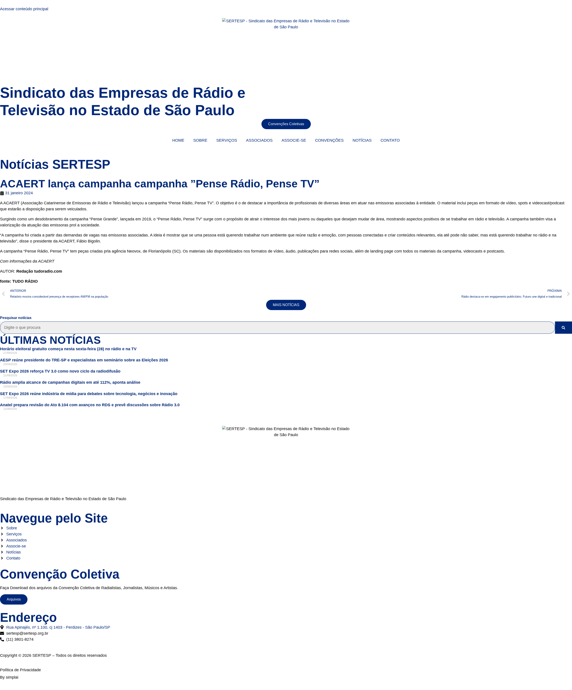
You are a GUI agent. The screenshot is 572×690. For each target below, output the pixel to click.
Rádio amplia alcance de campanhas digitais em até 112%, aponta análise (70, 382)
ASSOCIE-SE (294, 140)
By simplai (9, 677)
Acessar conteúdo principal (24, 9)
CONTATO (390, 140)
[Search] (563, 327)
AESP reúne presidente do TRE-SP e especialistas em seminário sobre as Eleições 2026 (84, 360)
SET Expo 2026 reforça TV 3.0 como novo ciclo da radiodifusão (60, 371)
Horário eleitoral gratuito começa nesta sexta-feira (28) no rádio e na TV (68, 349)
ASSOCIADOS (259, 140)
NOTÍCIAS (362, 140)
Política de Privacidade (20, 670)
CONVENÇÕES (329, 140)
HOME (178, 140)
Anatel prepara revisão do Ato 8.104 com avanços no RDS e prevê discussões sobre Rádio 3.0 (90, 405)
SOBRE (200, 140)
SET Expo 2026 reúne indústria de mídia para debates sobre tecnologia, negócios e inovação (88, 394)
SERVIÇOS (226, 140)
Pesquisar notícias (16, 318)
